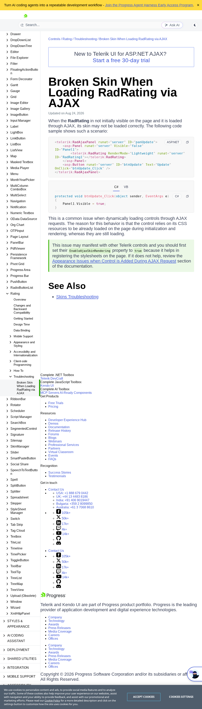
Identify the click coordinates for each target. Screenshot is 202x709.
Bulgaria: (74, 503)
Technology (56, 620)
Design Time (22, 324)
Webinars (55, 441)
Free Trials (55, 403)
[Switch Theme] (195, 25)
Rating (67, 39)
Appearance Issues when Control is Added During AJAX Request (114, 261)
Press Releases (59, 628)
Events (53, 455)
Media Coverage (60, 631)
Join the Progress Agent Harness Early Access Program (149, 5)
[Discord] (58, 544)
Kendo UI (47, 385)
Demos (53, 423)
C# (116, 187)
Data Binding (22, 330)
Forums (53, 434)
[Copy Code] (187, 142)
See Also (67, 286)
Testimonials (57, 476)
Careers (54, 635)
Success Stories (59, 472)
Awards (53, 624)
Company (55, 617)
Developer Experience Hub (67, 420)
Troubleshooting (85, 39)
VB (126, 187)
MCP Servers (49, 392)
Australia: (75, 507)
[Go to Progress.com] (53, 597)
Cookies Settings (181, 697)
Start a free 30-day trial (121, 60)
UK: (72, 496)
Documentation (59, 427)
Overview (20, 299)
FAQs (52, 459)
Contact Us (56, 489)
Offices (53, 638)
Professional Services (63, 445)
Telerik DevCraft (51, 378)
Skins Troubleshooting (77, 296)
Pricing (53, 406)
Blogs (52, 437)
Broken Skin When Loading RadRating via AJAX (26, 388)
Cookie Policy (52, 700)
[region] (101, 697)
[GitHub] (58, 539)
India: (72, 500)
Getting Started (23, 318)
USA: (72, 493)
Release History (59, 430)
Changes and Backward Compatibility (22, 309)
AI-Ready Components (76, 392)
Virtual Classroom (60, 452)
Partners (54, 448)
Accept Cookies (144, 697)
